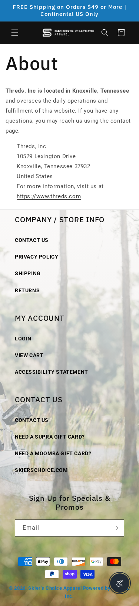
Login (23, 339)
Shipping (28, 273)
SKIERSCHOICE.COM (41, 470)
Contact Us (32, 240)
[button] (15, 32)
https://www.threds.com (49, 196)
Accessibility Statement (51, 372)
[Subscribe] (115, 528)
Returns (27, 290)
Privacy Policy (36, 257)
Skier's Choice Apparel (55, 588)
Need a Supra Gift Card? (50, 437)
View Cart (29, 355)
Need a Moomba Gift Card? (53, 453)
